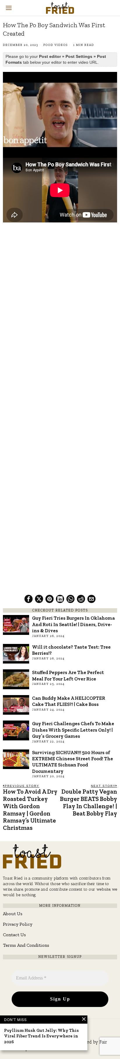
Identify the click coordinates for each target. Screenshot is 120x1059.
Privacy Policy (17, 924)
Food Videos (55, 45)
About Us (12, 913)
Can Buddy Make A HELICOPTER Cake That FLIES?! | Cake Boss (68, 701)
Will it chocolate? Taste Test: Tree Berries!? (71, 650)
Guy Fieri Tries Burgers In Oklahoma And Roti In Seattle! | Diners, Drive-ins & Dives (73, 624)
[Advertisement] (60, 288)
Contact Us (14, 934)
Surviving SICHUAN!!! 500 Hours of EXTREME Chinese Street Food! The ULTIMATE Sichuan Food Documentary (72, 761)
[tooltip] (28, 599)
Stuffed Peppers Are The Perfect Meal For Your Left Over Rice (68, 675)
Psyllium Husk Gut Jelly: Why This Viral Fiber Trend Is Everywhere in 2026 (41, 1036)
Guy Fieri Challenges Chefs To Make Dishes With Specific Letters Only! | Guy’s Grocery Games (73, 730)
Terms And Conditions (26, 945)
